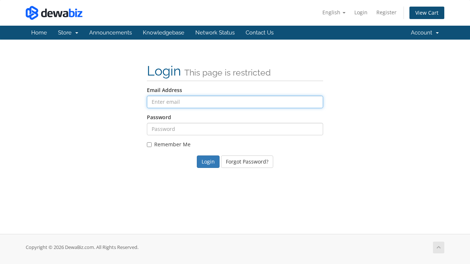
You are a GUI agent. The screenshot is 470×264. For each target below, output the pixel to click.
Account (423, 32)
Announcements (110, 32)
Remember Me (172, 144)
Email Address (164, 90)
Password (159, 117)
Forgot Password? (247, 161)
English (332, 12)
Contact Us (260, 32)
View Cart (426, 12)
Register (386, 12)
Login (361, 12)
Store (66, 32)
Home (39, 32)
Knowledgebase (163, 32)
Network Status (215, 32)
